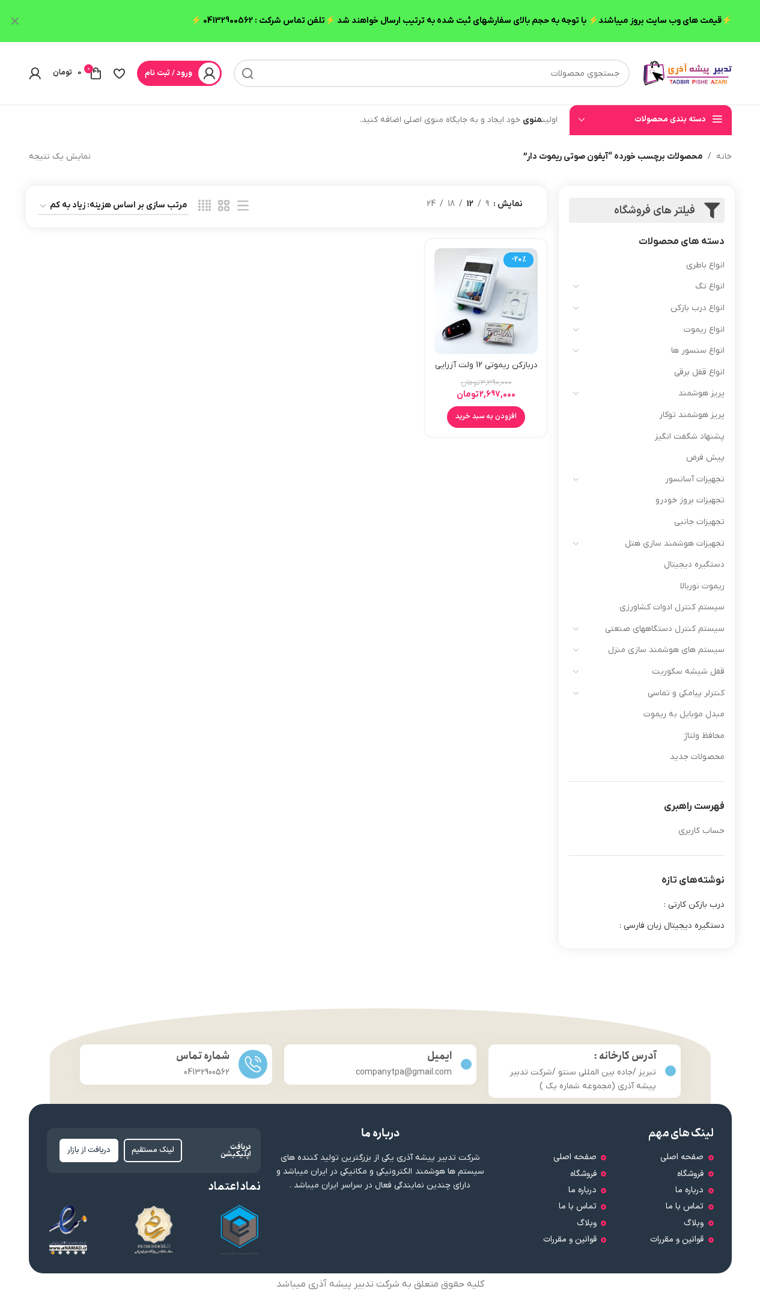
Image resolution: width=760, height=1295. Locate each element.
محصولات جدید (697, 757)
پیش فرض (705, 457)
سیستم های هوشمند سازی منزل (666, 650)
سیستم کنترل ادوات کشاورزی (672, 607)
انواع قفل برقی (699, 372)
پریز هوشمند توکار (692, 415)
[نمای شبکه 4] (204, 206)
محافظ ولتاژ (704, 736)
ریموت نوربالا (702, 586)
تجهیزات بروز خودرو (690, 500)
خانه (724, 156)
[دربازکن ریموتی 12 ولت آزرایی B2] (486, 301)
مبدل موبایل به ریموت (684, 714)
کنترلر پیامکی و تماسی (686, 693)
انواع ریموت (704, 329)
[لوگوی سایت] (687, 73)
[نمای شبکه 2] (224, 206)
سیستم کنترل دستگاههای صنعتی (665, 629)
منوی (532, 120)
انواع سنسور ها (698, 350)
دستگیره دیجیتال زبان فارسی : (672, 925)
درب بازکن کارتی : (694, 904)
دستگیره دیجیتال (694, 564)
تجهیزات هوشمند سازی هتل (675, 543)
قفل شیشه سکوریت (688, 671)
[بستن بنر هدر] (15, 21)
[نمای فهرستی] (243, 206)
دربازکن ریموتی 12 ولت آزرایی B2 (486, 371)
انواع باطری (705, 265)
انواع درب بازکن (697, 308)
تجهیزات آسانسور (695, 479)
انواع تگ (710, 286)
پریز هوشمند (701, 393)
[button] (486, 417)
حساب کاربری (701, 830)
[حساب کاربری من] (35, 73)
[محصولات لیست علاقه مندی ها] (119, 73)
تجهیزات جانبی (699, 522)
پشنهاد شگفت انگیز (690, 436)
